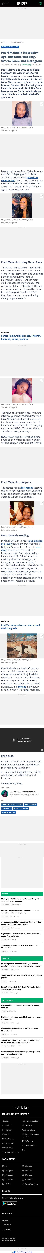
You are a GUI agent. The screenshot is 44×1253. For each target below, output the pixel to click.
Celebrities (5, 916)
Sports (4, 939)
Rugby (4, 951)
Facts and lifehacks (16, 42)
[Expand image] (42, 104)
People (4, 981)
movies (22, 686)
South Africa (5, 969)
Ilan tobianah (30, 804)
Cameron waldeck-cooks (12, 804)
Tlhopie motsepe (8, 812)
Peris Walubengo (27, 65)
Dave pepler (6, 808)
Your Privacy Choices (24, 1252)
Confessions (5, 904)
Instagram (27, 487)
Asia (3, 1011)
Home (3, 42)
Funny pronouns (21, 808)
